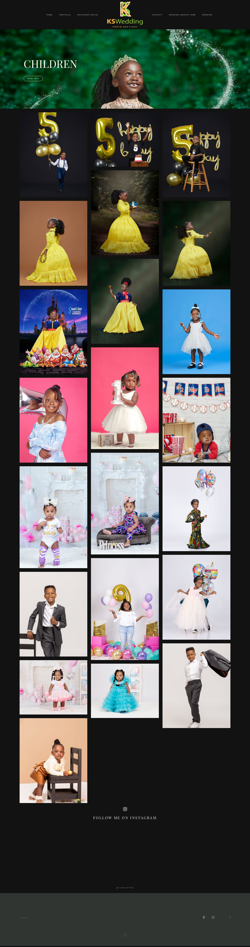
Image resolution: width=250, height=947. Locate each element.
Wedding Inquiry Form (182, 15)
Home (49, 15)
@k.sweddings (125, 888)
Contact (157, 15)
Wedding (207, 15)
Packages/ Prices (87, 15)
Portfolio (65, 15)
